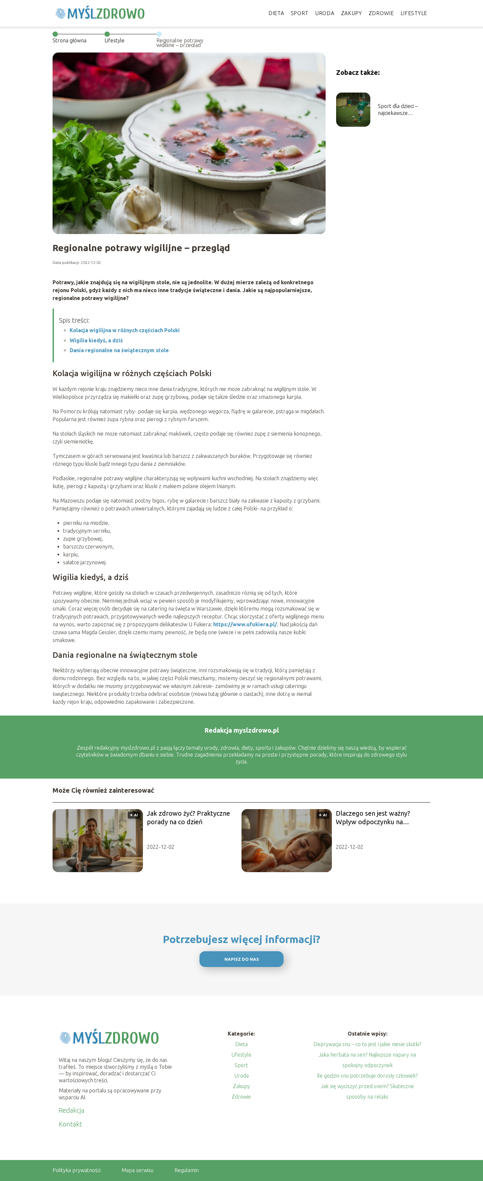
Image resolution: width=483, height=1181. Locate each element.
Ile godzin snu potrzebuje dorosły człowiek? (367, 1076)
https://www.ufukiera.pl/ (245, 624)
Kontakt (70, 1124)
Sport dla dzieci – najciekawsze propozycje (398, 110)
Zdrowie (381, 13)
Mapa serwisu (137, 1170)
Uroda (324, 13)
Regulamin (186, 1170)
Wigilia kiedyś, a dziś (96, 340)
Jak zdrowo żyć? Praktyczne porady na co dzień (188, 817)
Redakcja (71, 1110)
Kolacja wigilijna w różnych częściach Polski (125, 330)
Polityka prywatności (77, 1170)
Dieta (276, 13)
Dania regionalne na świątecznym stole (119, 350)
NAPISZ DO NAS (241, 959)
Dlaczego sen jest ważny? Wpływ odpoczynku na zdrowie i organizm (373, 817)
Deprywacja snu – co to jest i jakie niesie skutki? (367, 1044)
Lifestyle (414, 13)
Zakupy (351, 13)
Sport (300, 13)
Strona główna (69, 40)
